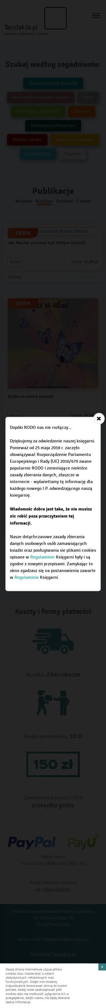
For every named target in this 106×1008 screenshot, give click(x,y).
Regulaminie (42, 557)
